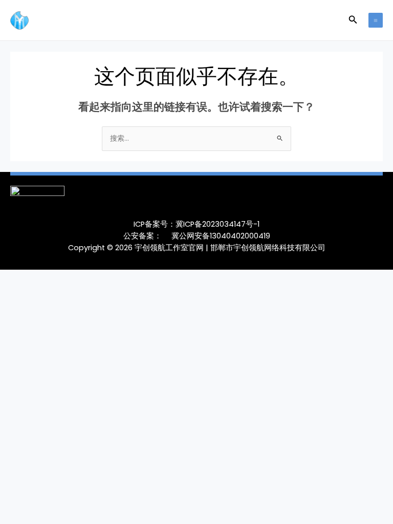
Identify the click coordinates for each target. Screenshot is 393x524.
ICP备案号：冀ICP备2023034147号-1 (196, 224)
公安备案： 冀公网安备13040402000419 (196, 236)
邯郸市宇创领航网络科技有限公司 (267, 248)
